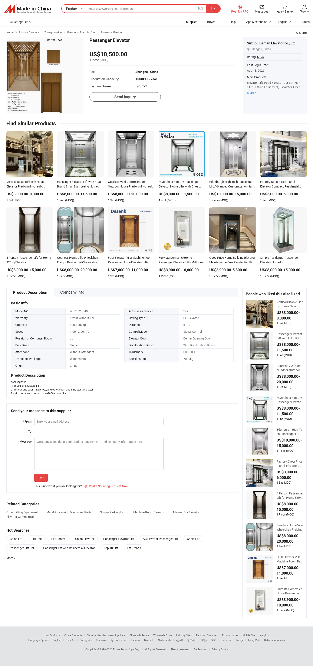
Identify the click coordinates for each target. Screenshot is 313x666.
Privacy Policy (220, 649)
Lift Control (58, 539)
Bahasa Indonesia (274, 640)
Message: (25, 441)
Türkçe (239, 640)
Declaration (200, 649)
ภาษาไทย (226, 640)
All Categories (19, 22)
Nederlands (164, 640)
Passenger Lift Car (22, 548)
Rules (306, 22)
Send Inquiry (125, 97)
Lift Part (37, 539)
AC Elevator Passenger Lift (160, 539)
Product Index (230, 635)
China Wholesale (139, 635)
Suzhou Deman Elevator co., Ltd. (271, 43)
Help (233, 22)
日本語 (203, 640)
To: (30, 431)
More (250, 93)
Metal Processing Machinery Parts (69, 512)
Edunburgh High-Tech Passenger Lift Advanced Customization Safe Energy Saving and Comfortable (290, 431)
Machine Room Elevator (149, 512)
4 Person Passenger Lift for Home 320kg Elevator (290, 495)
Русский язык (118, 640)
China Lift (16, 539)
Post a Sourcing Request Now (106, 486)
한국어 (191, 640)
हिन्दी (213, 640)
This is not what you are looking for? (58, 486)
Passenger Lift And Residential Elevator (69, 548)
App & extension (256, 22)
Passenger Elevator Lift (118, 539)
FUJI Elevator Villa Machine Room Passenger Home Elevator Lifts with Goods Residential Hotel (290, 559)
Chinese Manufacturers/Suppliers (106, 635)
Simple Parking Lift (112, 512)
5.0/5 (260, 57)
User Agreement (180, 649)
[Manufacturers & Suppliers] (27, 8)
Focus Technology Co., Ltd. (128, 649)
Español (70, 640)
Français (101, 640)
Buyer (211, 22)
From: (27, 421)
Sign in (304, 11)
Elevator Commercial (20, 517)
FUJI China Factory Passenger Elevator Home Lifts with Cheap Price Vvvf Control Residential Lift (290, 400)
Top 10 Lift (111, 548)
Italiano (135, 640)
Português (86, 640)
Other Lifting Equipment (22, 512)
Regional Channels (207, 635)
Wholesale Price (162, 635)
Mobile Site (249, 635)
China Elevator (84, 539)
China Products (73, 635)
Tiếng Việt (254, 640)
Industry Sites (184, 635)
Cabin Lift (193, 539)
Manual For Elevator (186, 512)
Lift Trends (134, 548)
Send (41, 478)
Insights (264, 635)
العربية (179, 640)
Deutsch (149, 640)
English (57, 640)
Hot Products (52, 635)
